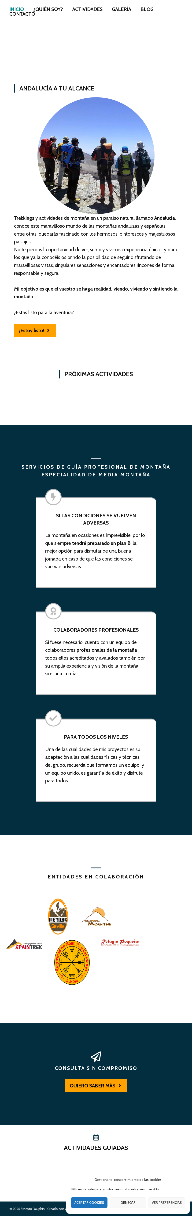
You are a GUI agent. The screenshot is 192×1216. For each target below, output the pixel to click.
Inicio (16, 9)
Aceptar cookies (89, 1203)
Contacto (22, 14)
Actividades (87, 9)
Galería (121, 9)
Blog (147, 9)
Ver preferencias (167, 1203)
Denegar (128, 1203)
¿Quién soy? (48, 9)
